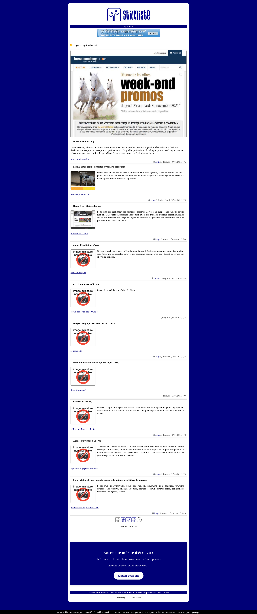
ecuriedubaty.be (78, 272)
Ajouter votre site (128, 575)
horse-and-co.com (79, 233)
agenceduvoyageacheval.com (84, 468)
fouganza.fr (76, 350)
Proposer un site (105, 592)
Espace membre (122, 592)
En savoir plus (183, 612)
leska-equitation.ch (80, 194)
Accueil (91, 592)
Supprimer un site (151, 592)
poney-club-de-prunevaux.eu (85, 507)
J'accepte (196, 612)
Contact (165, 592)
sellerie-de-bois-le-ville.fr (83, 429)
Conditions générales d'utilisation (128, 597)
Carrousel (136, 592)
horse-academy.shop (80, 159)
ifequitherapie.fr (79, 390)
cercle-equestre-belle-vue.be (84, 311)
